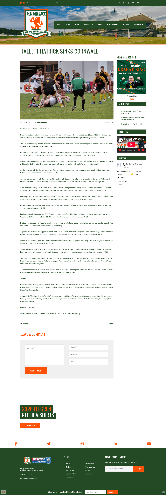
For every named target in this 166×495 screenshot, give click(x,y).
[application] (131, 144)
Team (107, 122)
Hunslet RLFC (128, 164)
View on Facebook (122, 181)
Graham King (132, 96)
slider (25, 324)
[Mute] (139, 150)
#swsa (136, 174)
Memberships (90, 467)
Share (120, 184)
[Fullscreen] (143, 150)
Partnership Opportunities (71, 472)
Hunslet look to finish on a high (38, 3)
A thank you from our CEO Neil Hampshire (132, 112)
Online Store (89, 464)
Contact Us (70, 477)
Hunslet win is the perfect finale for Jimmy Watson (133, 119)
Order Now (30, 425)
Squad (87, 470)
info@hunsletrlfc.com (30, 478)
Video (122, 177)
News (68, 464)
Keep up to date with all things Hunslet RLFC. (121, 462)
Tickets (68, 467)
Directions (89, 474)
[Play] (120, 150)
